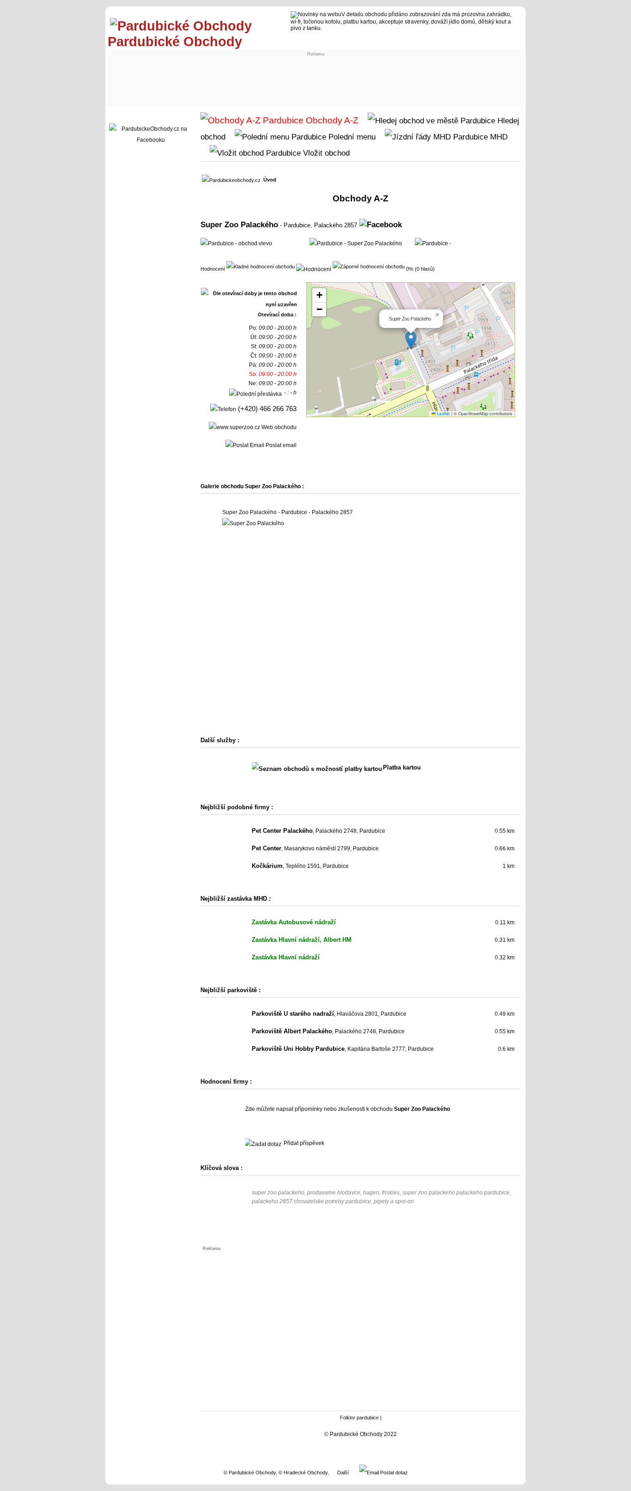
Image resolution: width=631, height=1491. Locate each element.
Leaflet (443, 414)
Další (343, 1472)
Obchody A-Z (330, 120)
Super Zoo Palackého (239, 224)
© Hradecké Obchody (303, 1472)
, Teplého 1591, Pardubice (300, 866)
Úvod (269, 179)
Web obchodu (278, 427)
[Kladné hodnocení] (260, 266)
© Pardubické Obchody (250, 1472)
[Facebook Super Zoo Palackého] (380, 224)
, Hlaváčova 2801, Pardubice (329, 1014)
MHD (498, 136)
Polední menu (351, 136)
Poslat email (280, 445)
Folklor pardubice (359, 1417)
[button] (411, 340)
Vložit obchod (325, 153)
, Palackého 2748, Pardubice (318, 831)
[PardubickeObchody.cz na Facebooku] (150, 140)
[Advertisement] (281, 77)
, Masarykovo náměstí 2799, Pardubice (315, 848)
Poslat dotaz (393, 1472)
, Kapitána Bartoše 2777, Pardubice (343, 1049)
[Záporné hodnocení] (369, 266)
